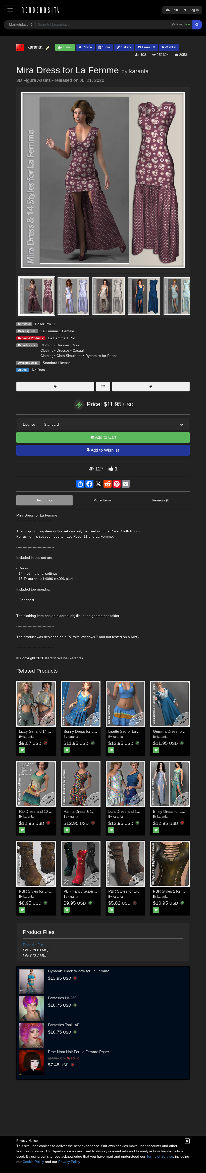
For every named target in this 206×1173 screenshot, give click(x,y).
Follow (67, 47)
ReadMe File (33, 945)
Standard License (57, 363)
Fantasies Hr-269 (62, 998)
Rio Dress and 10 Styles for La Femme (51, 811)
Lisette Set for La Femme (129, 731)
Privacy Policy (69, 1162)
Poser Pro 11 (45, 324)
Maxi (76, 345)
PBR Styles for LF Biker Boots (44, 891)
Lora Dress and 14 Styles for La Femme (141, 811)
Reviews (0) (161, 500)
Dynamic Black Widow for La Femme (78, 971)
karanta (139, 71)
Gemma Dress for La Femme (177, 731)
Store (105, 47)
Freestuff (148, 47)
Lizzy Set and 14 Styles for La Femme (50, 731)
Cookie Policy (33, 1162)
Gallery (125, 47)
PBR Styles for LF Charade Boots (136, 891)
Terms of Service (159, 1156)
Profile (87, 47)
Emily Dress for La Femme (175, 811)
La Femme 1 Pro (61, 338)
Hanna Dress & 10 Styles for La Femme (96, 811)
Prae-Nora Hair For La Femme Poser (78, 1052)
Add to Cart (105, 437)
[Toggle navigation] (10, 10)
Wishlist (170, 47)
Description (44, 500)
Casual (78, 350)
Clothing (47, 345)
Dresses (63, 345)
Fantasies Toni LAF (63, 1025)
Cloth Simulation (69, 356)
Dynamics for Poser (101, 356)
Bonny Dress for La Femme (86, 731)
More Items (102, 500)
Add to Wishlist (104, 450)
